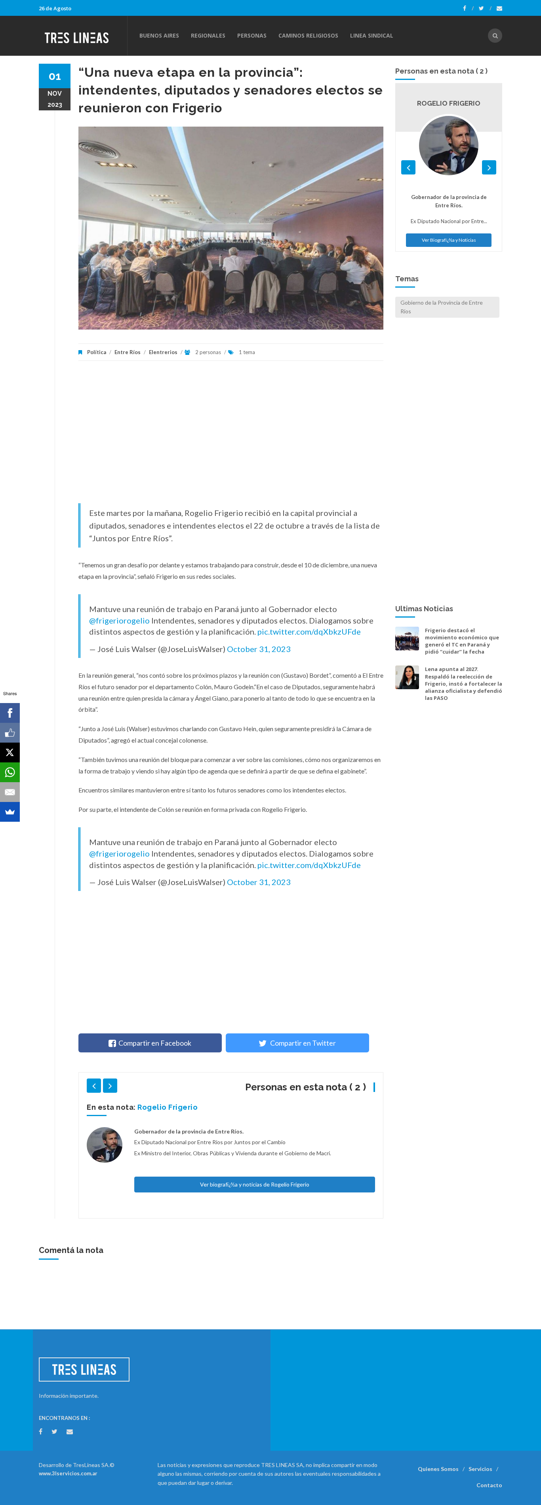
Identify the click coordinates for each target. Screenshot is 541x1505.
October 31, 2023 (259, 649)
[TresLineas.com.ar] (83, 35)
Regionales (208, 35)
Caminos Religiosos (308, 35)
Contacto (489, 1485)
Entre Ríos (127, 352)
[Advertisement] (230, 436)
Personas (252, 35)
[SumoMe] (10, 812)
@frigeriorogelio (119, 620)
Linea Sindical (371, 35)
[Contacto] (499, 8)
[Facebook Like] (10, 733)
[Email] (10, 792)
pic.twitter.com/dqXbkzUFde (309, 631)
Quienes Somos (438, 1468)
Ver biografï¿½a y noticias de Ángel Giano (254, 1135)
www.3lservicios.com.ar (68, 1473)
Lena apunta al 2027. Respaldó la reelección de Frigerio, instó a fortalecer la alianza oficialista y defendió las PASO (463, 683)
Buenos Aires (159, 35)
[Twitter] (485, 8)
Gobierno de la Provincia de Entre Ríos (441, 307)
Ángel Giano (160, 1107)
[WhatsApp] (10, 772)
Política (96, 352)
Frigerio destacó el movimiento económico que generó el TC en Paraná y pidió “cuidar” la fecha (462, 641)
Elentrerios (163, 352)
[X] (10, 752)
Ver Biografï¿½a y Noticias (449, 154)
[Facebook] (468, 8)
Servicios (480, 1468)
